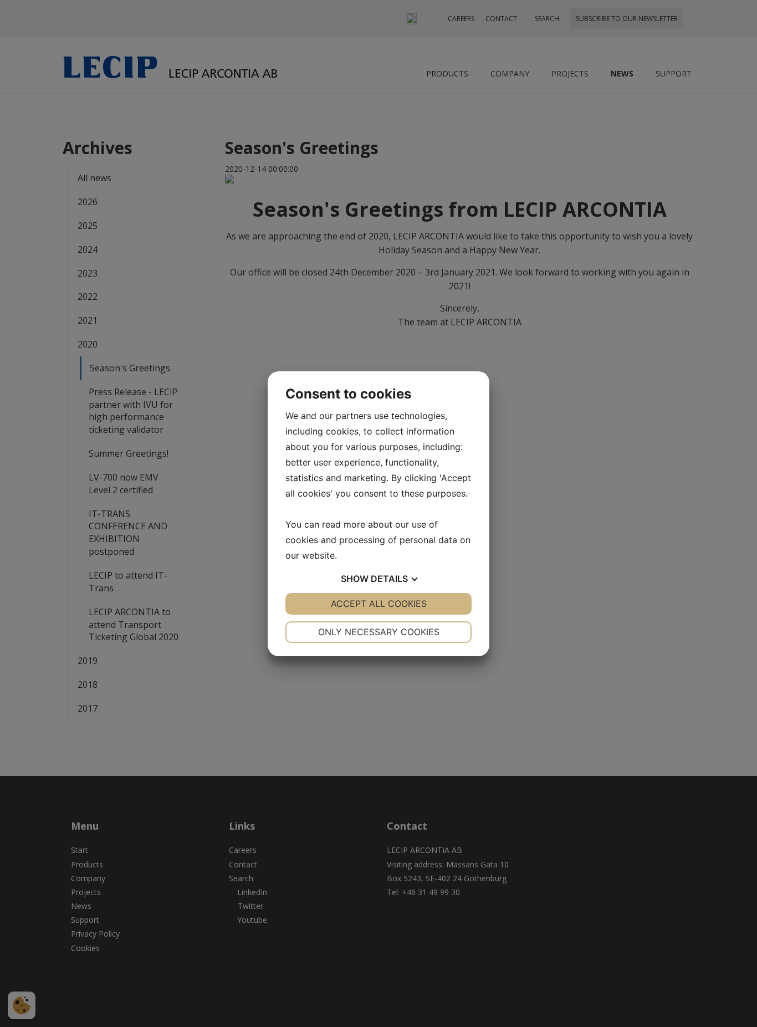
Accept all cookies (379, 603)
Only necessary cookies (378, 631)
